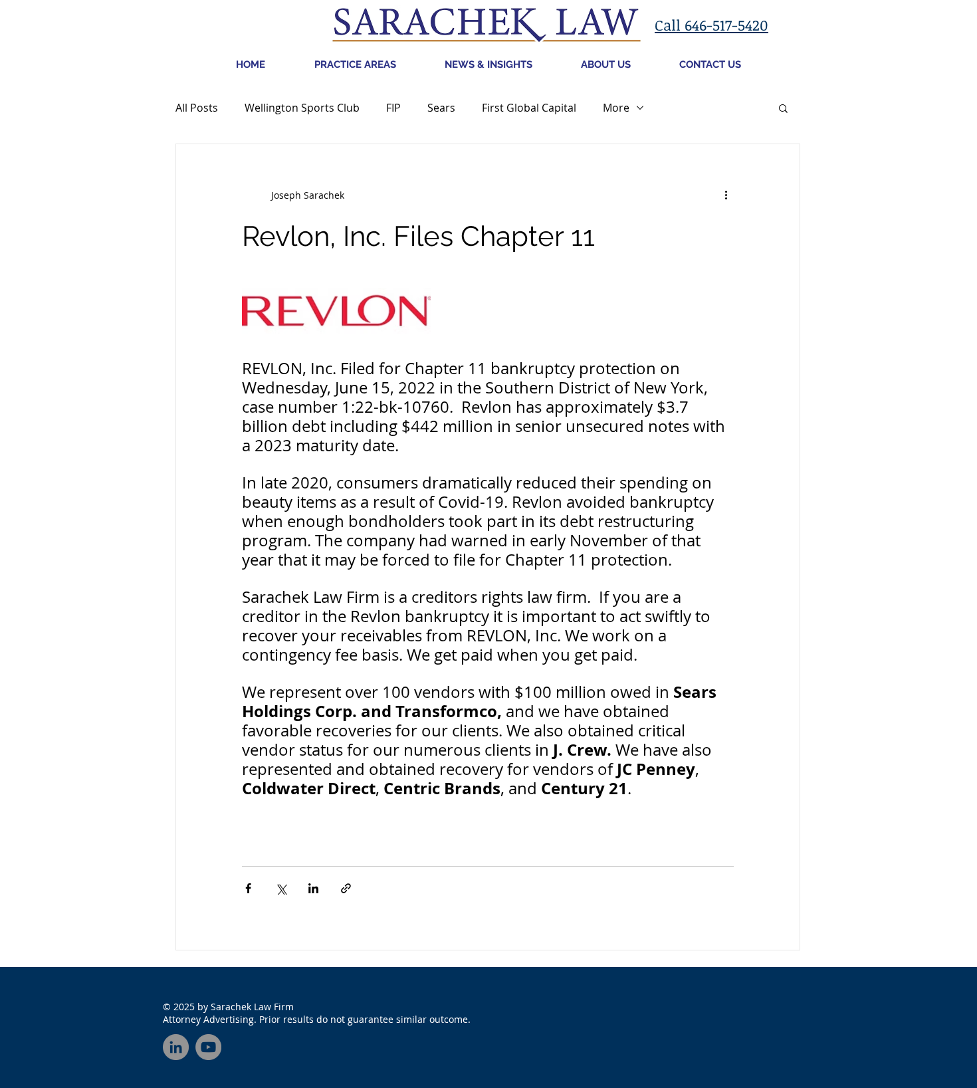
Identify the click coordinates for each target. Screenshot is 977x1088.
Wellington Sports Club (302, 107)
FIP (393, 107)
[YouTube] (208, 1047)
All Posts (196, 107)
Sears (441, 107)
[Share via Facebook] (248, 888)
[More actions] (726, 195)
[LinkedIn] (176, 1047)
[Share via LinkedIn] (313, 888)
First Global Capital (529, 107)
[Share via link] (346, 888)
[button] (783, 109)
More (616, 107)
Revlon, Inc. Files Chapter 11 (418, 236)
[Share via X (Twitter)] (280, 888)
